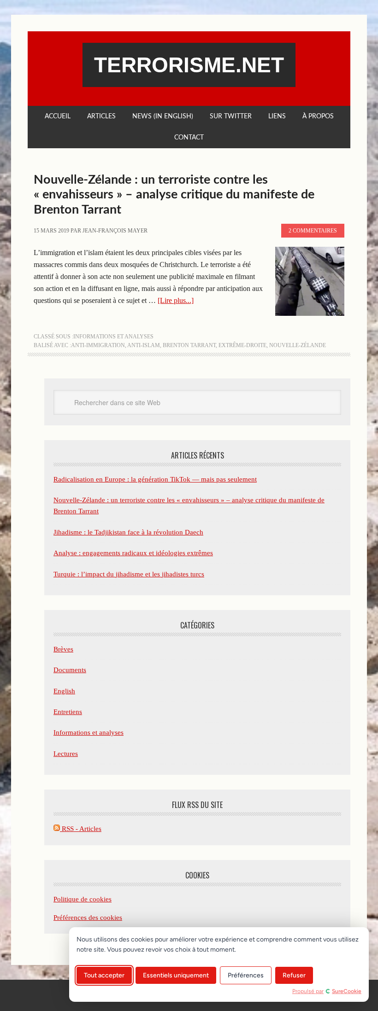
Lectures (65, 753)
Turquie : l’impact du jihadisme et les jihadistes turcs (128, 574)
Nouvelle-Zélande (297, 345)
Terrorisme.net (189, 65)
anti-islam (143, 345)
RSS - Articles (80, 828)
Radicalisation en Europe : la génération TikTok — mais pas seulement (155, 479)
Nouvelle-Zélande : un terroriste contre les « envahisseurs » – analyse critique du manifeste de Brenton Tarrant (174, 195)
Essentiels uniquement (176, 975)
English (64, 691)
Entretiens (67, 711)
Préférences (246, 975)
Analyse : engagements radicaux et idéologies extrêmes (133, 553)
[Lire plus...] (176, 300)
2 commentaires (313, 230)
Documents (69, 670)
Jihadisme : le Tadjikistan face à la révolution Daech (128, 532)
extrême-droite (242, 345)
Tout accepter (104, 975)
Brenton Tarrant (189, 345)
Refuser (294, 975)
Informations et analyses (113, 336)
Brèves (63, 649)
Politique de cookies (82, 899)
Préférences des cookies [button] (87, 917)
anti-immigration (98, 345)
